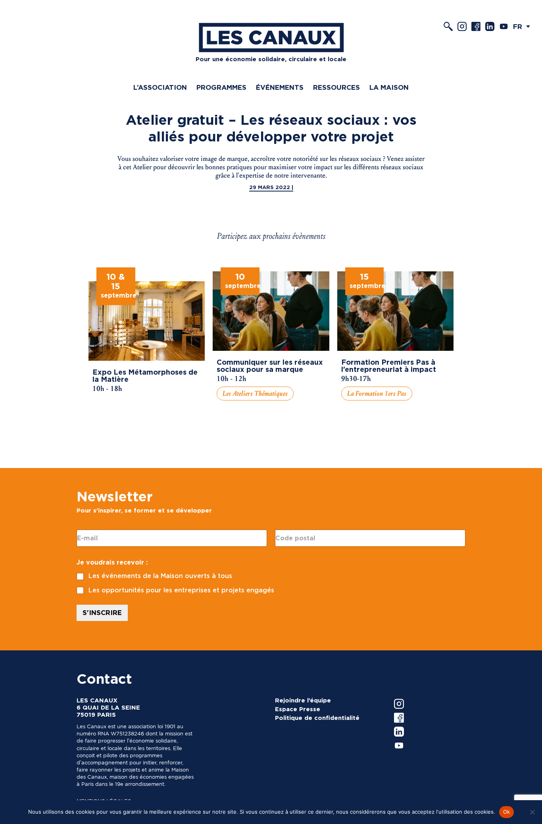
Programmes (221, 87)
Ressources (336, 87)
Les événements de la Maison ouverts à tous (160, 576)
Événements (280, 87)
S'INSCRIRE (102, 613)
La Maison (389, 87)
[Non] (532, 812)
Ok (506, 812)
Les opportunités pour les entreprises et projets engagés (181, 590)
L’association (160, 87)
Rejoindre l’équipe (303, 700)
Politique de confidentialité (317, 717)
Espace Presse (297, 709)
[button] (523, 26)
